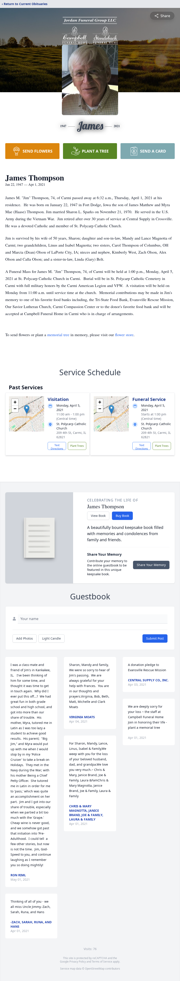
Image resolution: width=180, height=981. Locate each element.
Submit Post (155, 638)
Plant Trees (77, 446)
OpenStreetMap (94, 968)
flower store (124, 334)
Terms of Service (102, 961)
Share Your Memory (151, 565)
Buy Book (122, 516)
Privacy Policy (77, 961)
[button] (26, 409)
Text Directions (57, 446)
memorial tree (58, 334)
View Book (98, 516)
